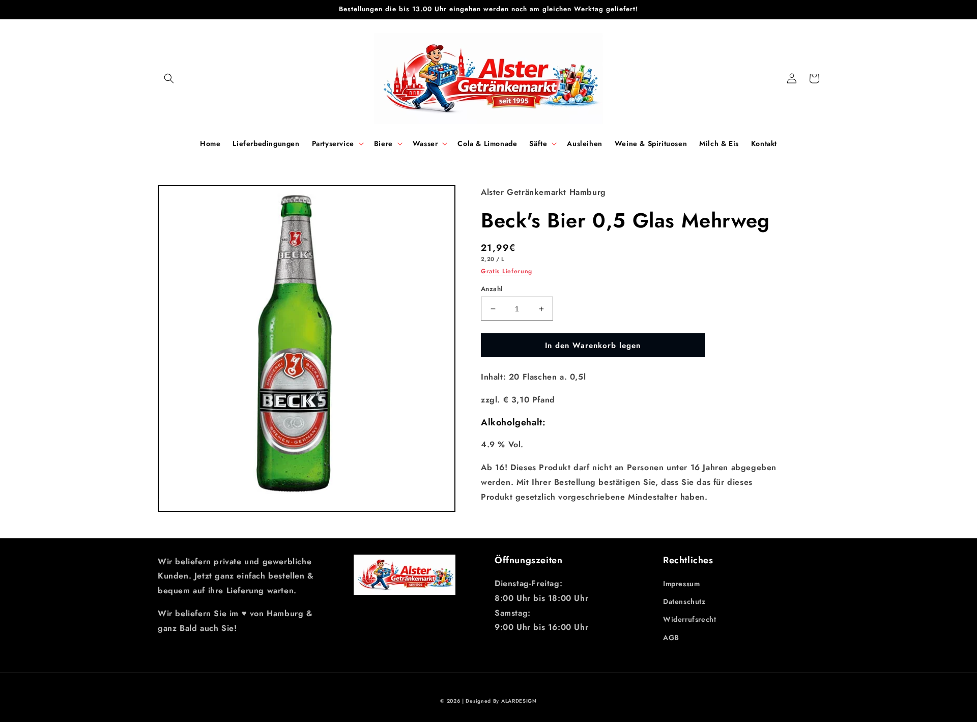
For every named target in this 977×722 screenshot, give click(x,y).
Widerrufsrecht (689, 619)
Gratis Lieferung (506, 271)
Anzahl (491, 289)
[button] (169, 78)
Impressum (681, 584)
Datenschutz (684, 601)
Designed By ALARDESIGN (501, 701)
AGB (671, 637)
